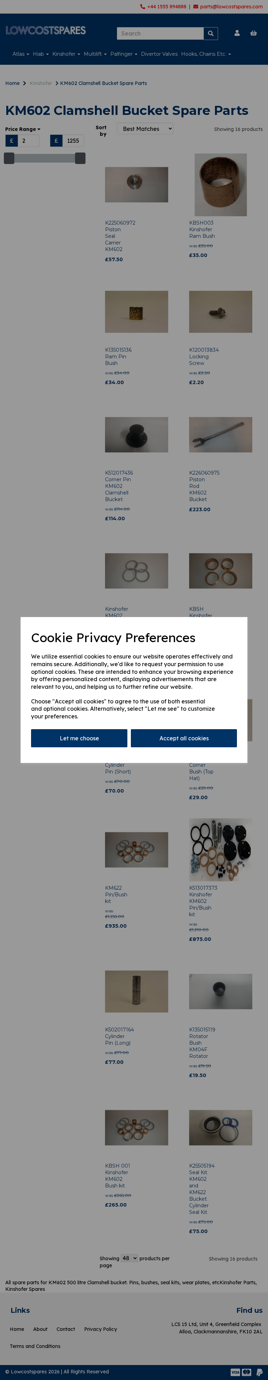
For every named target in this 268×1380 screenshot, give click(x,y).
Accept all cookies (184, 738)
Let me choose (79, 738)
